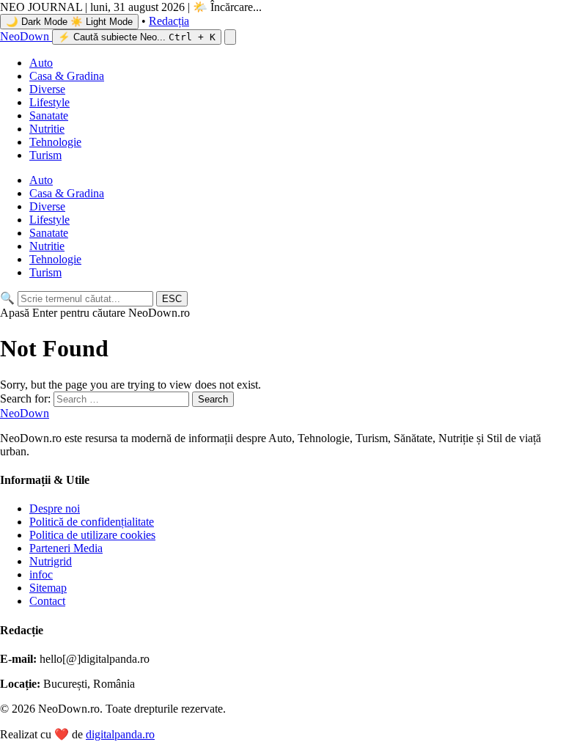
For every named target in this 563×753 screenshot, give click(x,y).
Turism (45, 155)
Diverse (47, 89)
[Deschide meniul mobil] (230, 37)
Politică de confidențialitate (91, 521)
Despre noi (54, 508)
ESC (172, 298)
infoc (41, 574)
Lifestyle (49, 102)
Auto (41, 62)
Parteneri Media (66, 548)
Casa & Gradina (66, 76)
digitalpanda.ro (120, 734)
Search (213, 399)
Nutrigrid (50, 561)
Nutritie (47, 128)
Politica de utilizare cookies (92, 535)
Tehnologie (55, 142)
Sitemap (48, 587)
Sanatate (48, 115)
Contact (47, 601)
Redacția (169, 21)
